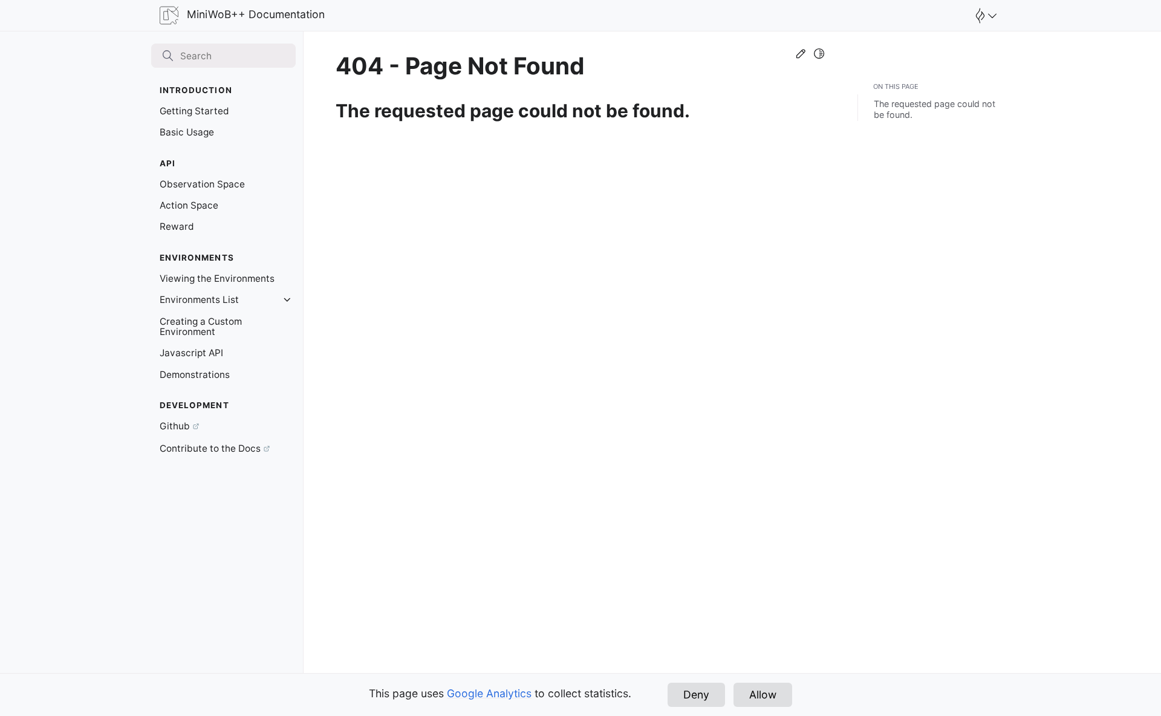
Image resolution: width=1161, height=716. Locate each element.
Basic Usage (187, 132)
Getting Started (194, 111)
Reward (177, 226)
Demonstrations (195, 374)
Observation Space (202, 184)
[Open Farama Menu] (984, 15)
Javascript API (191, 353)
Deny (696, 694)
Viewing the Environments (217, 278)
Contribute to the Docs (210, 448)
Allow (762, 694)
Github (175, 426)
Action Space (189, 205)
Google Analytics (489, 693)
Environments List (199, 299)
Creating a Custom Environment (201, 327)
